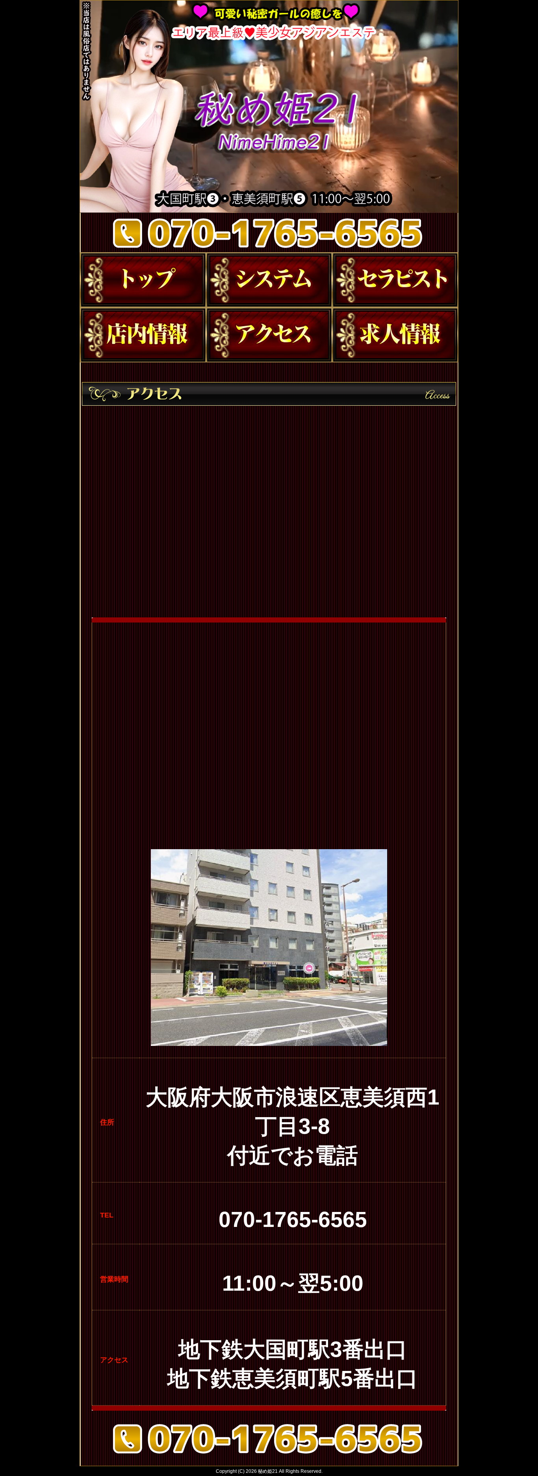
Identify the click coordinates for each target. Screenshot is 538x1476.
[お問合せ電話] (269, 1455)
